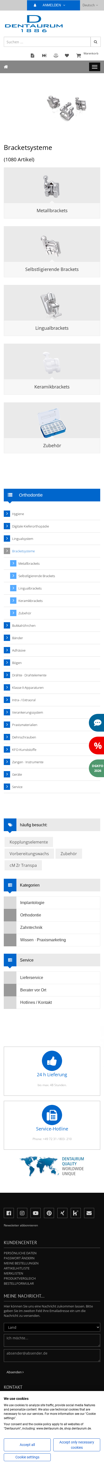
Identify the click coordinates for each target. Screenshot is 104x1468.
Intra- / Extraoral (24, 700)
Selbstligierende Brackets (52, 269)
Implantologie (32, 903)
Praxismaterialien (24, 724)
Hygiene (18, 514)
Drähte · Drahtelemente (29, 675)
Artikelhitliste (17, 1268)
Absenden (14, 1372)
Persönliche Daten (20, 1253)
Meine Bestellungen (21, 1263)
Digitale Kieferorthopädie (30, 526)
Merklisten (13, 1273)
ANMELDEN (52, 5)
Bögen (17, 662)
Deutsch (89, 5)
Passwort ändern (19, 1258)
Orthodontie (30, 915)
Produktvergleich (20, 1278)
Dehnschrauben (24, 737)
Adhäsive (18, 650)
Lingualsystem (22, 538)
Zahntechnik (31, 927)
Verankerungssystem (27, 712)
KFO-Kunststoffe (24, 749)
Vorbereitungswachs (29, 853)
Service (17, 787)
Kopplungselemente (29, 842)
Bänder (17, 638)
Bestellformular (19, 1283)
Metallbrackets (52, 210)
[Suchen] (96, 42)
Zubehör (52, 445)
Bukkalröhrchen (24, 625)
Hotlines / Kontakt (36, 1002)
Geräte (17, 774)
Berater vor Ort (33, 990)
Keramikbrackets (52, 387)
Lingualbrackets (52, 328)
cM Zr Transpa (23, 865)
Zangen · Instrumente (27, 762)
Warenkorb (91, 53)
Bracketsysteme (23, 551)
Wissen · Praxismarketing (43, 940)
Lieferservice (31, 977)
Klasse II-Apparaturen (28, 687)
